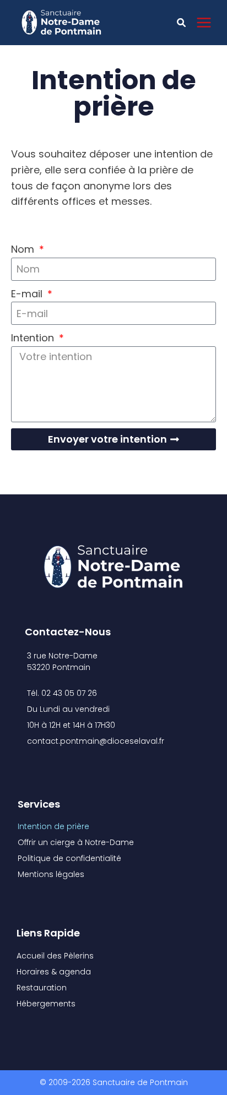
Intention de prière (53, 826)
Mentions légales (51, 874)
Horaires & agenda (54, 971)
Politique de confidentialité (69, 858)
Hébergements (46, 1003)
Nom (24, 249)
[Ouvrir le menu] (209, 22)
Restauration (42, 987)
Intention (34, 338)
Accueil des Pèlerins (55, 955)
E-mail (28, 294)
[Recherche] (181, 22)
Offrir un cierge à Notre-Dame (76, 842)
